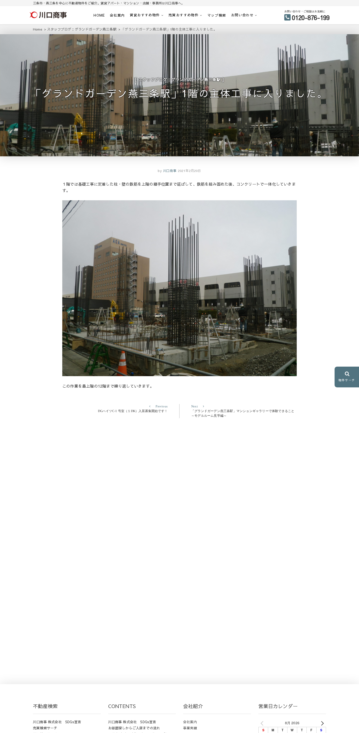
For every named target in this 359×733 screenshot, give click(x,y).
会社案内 (117, 15)
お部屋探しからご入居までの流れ (134, 727)
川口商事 (169, 171)
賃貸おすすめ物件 (145, 14)
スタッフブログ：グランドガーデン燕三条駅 (180, 79)
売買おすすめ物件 (184, 14)
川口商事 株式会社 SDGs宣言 (57, 721)
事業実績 (190, 727)
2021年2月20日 (189, 171)
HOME (99, 15)
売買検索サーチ (45, 727)
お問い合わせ (242, 14)
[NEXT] (321, 723)
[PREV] (263, 723)
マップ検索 (216, 15)
